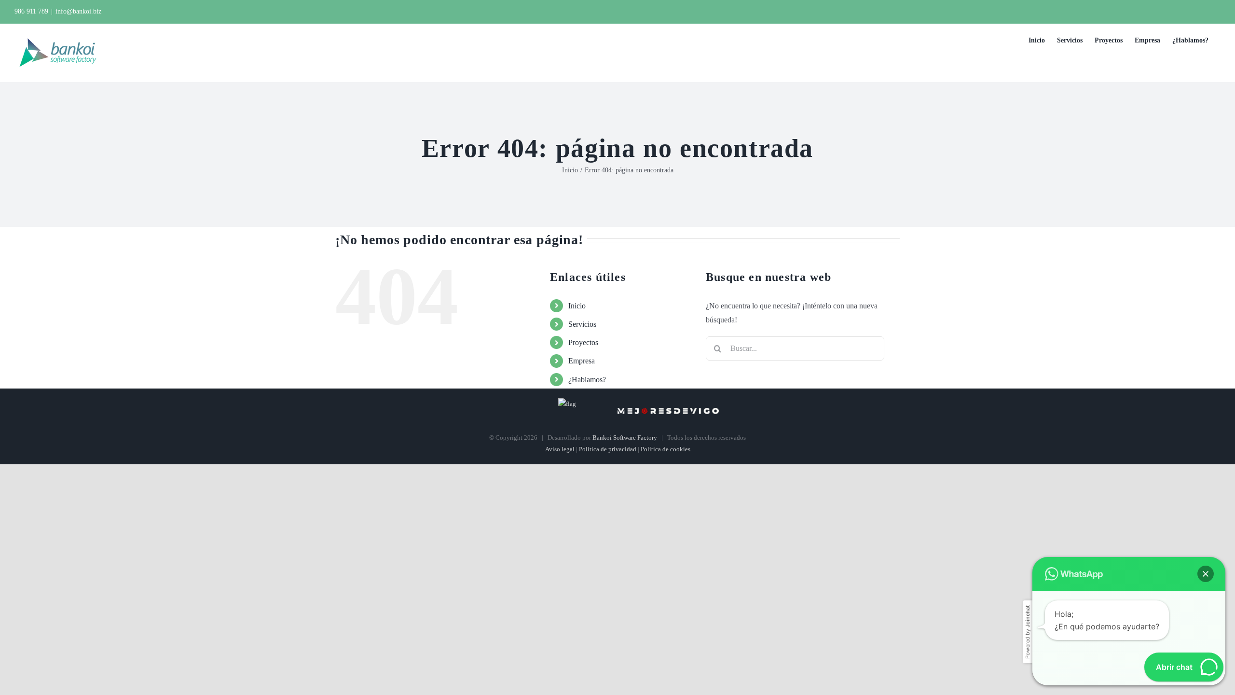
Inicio (577, 306)
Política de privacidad (607, 449)
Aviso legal (560, 449)
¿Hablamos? (587, 379)
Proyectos (583, 342)
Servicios (582, 324)
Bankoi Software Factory (624, 437)
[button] (1205, 574)
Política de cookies (665, 449)
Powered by (1027, 632)
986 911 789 (31, 11)
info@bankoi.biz (78, 11)
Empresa (581, 361)
